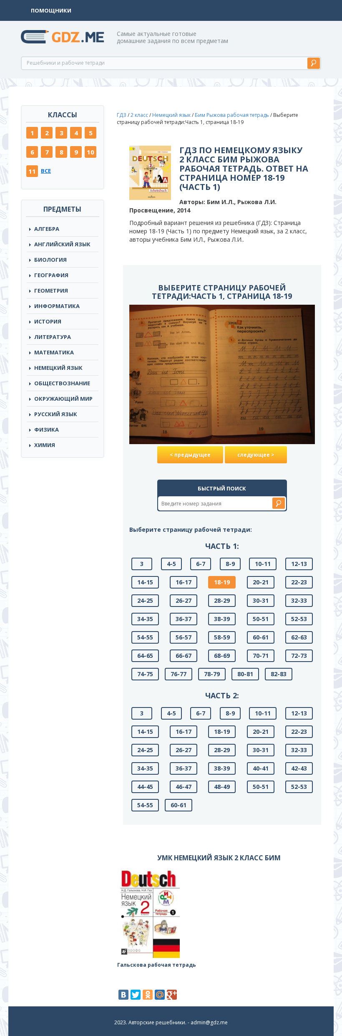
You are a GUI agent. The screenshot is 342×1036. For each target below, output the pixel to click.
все (46, 170)
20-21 (261, 582)
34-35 (145, 619)
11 (32, 171)
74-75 (145, 674)
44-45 (145, 787)
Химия (44, 445)
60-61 (261, 637)
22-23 (299, 582)
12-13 (299, 564)
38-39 (222, 619)
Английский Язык (62, 244)
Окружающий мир (63, 398)
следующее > (255, 454)
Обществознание (62, 383)
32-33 (299, 600)
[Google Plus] (172, 995)
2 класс (139, 115)
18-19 (222, 582)
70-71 (261, 656)
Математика (54, 352)
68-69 (222, 656)
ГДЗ (121, 115)
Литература (52, 337)
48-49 (222, 787)
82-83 (279, 674)
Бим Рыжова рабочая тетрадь (232, 115)
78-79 (212, 674)
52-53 (299, 619)
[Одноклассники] (148, 995)
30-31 (261, 600)
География (51, 275)
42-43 (299, 768)
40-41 (261, 768)
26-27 (183, 600)
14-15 (145, 582)
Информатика (57, 306)
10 (90, 152)
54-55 (145, 637)
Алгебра (46, 228)
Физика (46, 429)
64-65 (145, 656)
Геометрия (51, 290)
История (47, 321)
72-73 (299, 656)
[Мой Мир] (160, 995)
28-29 (222, 600)
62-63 (299, 637)
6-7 (200, 564)
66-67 (183, 656)
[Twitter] (136, 995)
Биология (50, 259)
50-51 (261, 619)
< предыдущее (190, 454)
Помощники (51, 10)
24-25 (145, 600)
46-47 (183, 787)
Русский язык (55, 414)
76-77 (178, 674)
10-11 (263, 564)
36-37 (183, 619)
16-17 (183, 582)
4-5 (171, 564)
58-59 (222, 637)
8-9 (230, 564)
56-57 (183, 637)
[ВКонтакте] (123, 995)
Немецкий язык (58, 367)
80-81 (245, 674)
